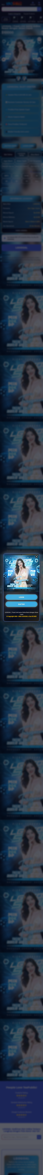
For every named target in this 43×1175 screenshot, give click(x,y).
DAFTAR (21, 604)
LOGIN (21, 597)
